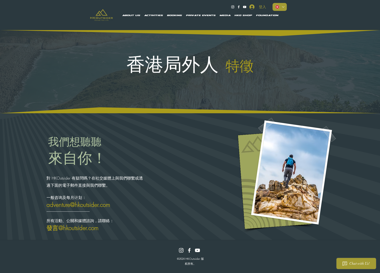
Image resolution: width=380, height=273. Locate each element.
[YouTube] (245, 7)
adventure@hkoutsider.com (78, 205)
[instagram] (233, 7)
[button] (131, 16)
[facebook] (239, 7)
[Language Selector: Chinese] (280, 7)
